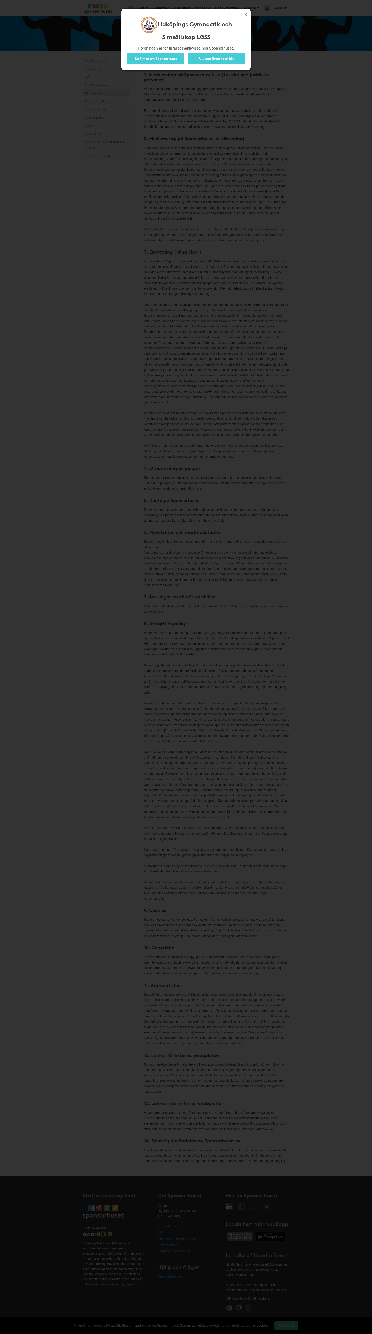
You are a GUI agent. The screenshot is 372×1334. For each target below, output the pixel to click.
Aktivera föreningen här (216, 58)
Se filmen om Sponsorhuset (156, 58)
